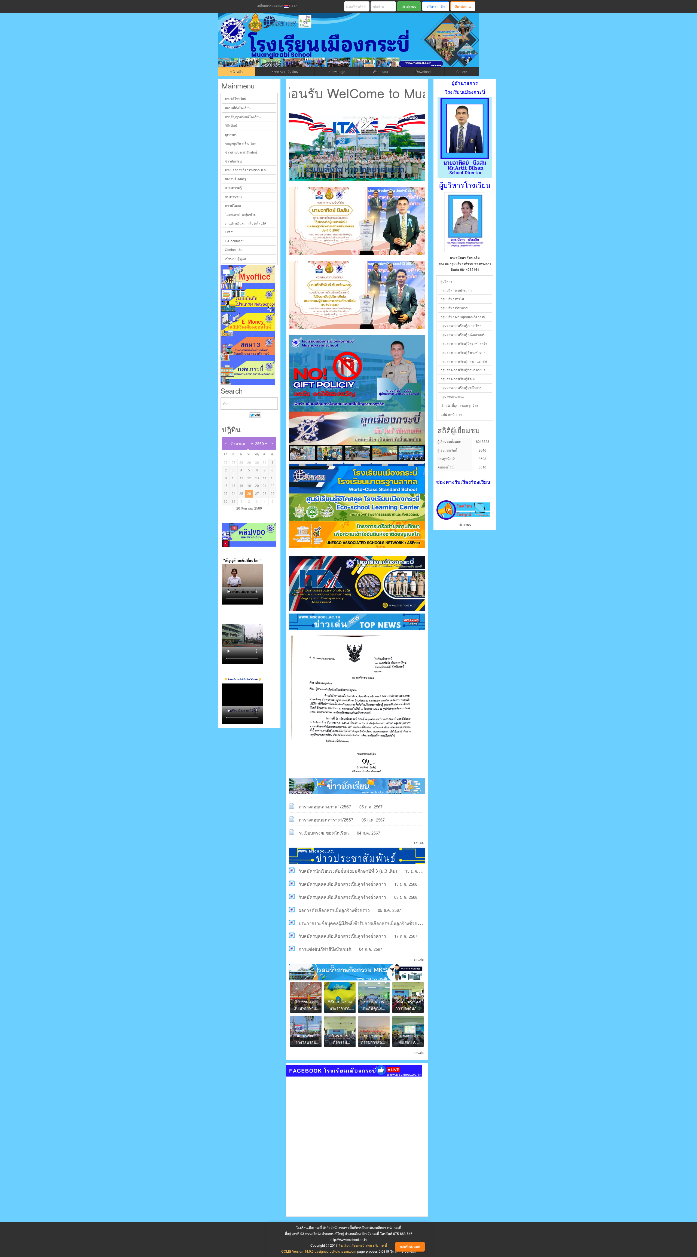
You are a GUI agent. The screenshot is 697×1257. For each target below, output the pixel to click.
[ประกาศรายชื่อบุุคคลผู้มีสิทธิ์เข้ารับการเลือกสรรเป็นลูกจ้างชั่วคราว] (292, 922)
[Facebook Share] (225, 6)
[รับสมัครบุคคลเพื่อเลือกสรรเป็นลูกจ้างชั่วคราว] (292, 883)
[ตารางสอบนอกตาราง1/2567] (292, 819)
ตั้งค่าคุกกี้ (386, 1246)
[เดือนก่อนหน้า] (226, 443)
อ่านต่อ (419, 843)
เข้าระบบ (464, 524)
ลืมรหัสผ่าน (463, 6)
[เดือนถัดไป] (272, 443)
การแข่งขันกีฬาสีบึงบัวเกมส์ (325, 949)
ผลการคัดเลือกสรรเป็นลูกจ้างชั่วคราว (334, 910)
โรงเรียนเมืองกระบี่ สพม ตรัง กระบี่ (328, 46)
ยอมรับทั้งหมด (410, 1246)
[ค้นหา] (273, 404)
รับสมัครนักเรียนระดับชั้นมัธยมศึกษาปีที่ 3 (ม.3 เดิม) (348, 871)
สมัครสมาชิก (436, 6)
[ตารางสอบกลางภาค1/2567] (292, 806)
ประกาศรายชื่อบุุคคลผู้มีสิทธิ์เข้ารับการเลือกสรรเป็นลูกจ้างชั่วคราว (362, 923)
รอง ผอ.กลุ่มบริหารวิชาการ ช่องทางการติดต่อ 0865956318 (465, 266)
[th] (286, 6)
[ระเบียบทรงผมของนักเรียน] (292, 832)
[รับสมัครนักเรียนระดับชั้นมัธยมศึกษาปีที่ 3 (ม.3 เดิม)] (292, 870)
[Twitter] (234, 6)
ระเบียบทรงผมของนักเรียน (324, 833)
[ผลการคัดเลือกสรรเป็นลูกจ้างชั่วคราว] (292, 909)
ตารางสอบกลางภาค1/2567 (325, 807)
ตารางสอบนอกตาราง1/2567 (326, 820)
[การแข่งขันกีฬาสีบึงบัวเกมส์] (292, 948)
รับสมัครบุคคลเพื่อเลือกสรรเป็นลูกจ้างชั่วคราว (342, 884)
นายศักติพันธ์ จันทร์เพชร (465, 257)
